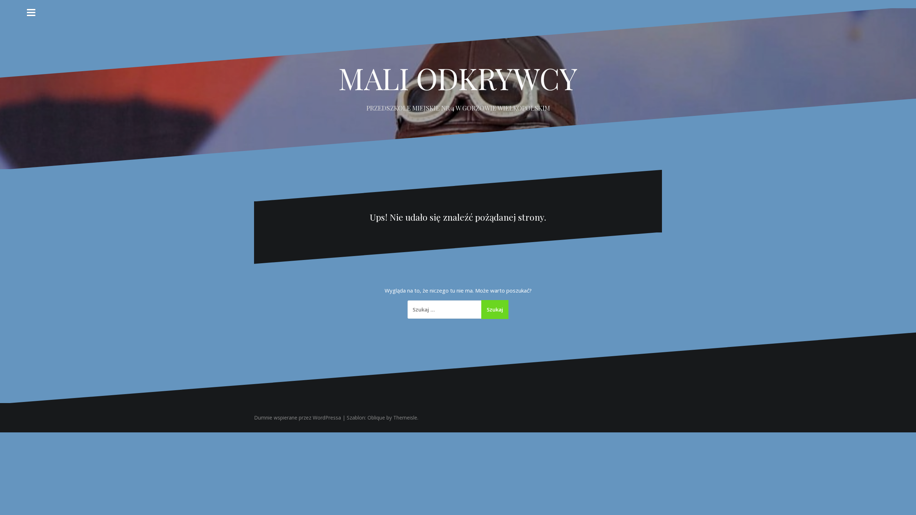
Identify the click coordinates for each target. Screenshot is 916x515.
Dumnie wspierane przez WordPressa (297, 417)
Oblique (376, 417)
